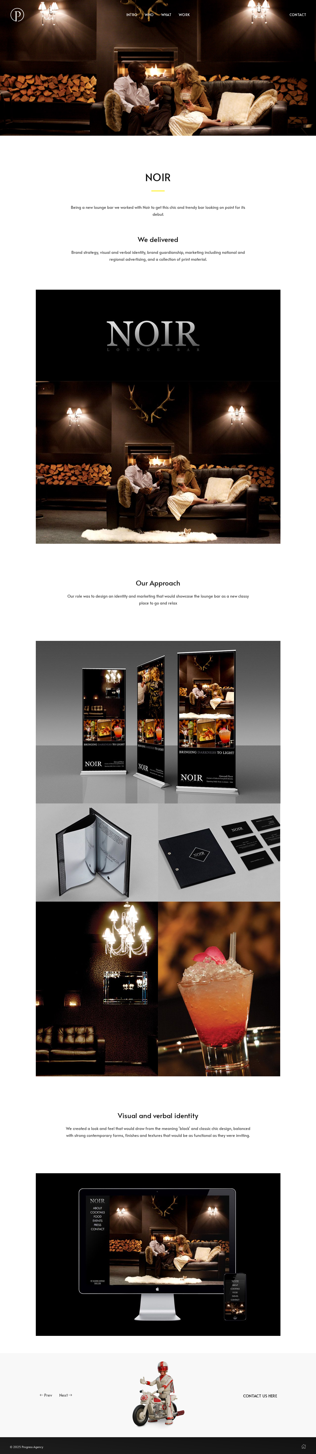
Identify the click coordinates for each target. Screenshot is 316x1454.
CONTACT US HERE (260, 1395)
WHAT (166, 14)
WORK (184, 14)
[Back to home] (17, 15)
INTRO (132, 14)
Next (63, 1395)
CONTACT (298, 14)
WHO (149, 14)
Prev (48, 1395)
